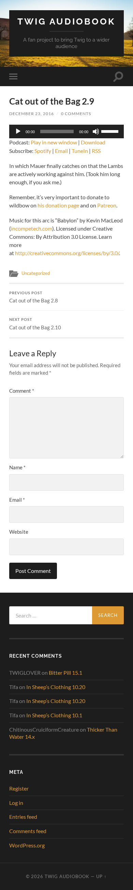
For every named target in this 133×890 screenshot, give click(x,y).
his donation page (58, 205)
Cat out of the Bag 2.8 (33, 297)
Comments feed (27, 831)
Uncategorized (35, 273)
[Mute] (95, 131)
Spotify (42, 150)
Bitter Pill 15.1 (65, 672)
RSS (96, 150)
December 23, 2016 (31, 113)
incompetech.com (31, 228)
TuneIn (80, 150)
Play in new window (54, 142)
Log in (16, 802)
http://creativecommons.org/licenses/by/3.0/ (67, 253)
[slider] (110, 131)
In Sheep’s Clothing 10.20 (55, 687)
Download (93, 142)
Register (19, 788)
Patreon (106, 205)
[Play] (18, 131)
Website (18, 532)
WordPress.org (27, 845)
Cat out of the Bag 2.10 (35, 323)
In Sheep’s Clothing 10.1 (54, 715)
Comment (21, 391)
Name (17, 467)
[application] (66, 131)
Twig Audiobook (66, 21)
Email (61, 150)
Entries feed (23, 816)
